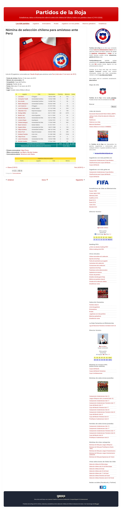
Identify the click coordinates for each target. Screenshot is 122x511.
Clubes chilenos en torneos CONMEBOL (100, 126)
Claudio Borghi (34, 74)
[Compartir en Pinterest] (21, 171)
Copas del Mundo (94, 165)
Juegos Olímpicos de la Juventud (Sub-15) (101, 398)
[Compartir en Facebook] (19, 171)
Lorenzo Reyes (22, 120)
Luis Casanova (22, 106)
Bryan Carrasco (22, 125)
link (96, 64)
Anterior (10, 180)
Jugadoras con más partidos (97, 314)
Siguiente (79, 180)
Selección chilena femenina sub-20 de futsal (101, 478)
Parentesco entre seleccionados (98, 270)
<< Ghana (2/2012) (11, 167)
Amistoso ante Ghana (28, 154)
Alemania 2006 (93, 195)
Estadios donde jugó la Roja (97, 277)
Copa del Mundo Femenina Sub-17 (99, 407)
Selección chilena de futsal (96, 468)
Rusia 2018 (92, 202)
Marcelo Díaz (21, 117)
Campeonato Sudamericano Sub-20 (99, 410)
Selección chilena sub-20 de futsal (98, 471)
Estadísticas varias (94, 284)
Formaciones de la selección (97, 265)
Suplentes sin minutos (95, 272)
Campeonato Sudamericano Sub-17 (99, 400)
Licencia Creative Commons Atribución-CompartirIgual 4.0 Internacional (68, 499)
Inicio (44, 180)
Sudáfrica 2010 (93, 198)
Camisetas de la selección (96, 263)
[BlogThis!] (15, 171)
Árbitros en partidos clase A (97, 279)
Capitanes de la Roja (95, 268)
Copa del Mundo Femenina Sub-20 (99, 416)
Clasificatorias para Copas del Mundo (99, 162)
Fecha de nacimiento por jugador (98, 261)
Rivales (56, 23)
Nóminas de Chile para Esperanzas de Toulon (101, 457)
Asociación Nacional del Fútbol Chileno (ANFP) (102, 113)
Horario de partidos (94, 274)
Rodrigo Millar (22, 113)
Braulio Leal (21, 115)
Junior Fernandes (23, 139)
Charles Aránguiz (23, 122)
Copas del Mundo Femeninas (97, 371)
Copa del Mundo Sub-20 (96, 414)
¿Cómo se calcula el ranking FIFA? (98, 247)
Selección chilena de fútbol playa (98, 464)
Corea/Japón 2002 (94, 193)
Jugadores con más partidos (70, 23)
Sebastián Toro (22, 110)
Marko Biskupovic (23, 103)
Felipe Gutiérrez (22, 129)
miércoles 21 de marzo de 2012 (66, 74)
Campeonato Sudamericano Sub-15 (99, 396)
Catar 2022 (92, 204)
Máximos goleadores (89, 23)
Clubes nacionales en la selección (98, 256)
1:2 (110, 234)
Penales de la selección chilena (98, 281)
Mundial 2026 (93, 207)
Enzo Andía (21, 101)
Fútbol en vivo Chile (94, 122)
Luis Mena (103, 346)
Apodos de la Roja (94, 258)
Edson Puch (21, 132)
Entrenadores (46, 23)
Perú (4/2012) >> (79, 167)
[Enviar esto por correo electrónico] (13, 171)
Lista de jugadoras (94, 307)
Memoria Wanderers (94, 124)
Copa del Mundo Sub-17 (96, 405)
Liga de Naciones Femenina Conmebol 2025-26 (102, 325)
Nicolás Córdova (103, 227)
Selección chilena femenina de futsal (99, 475)
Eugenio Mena (22, 127)
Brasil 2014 (92, 200)
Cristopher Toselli (23, 99)
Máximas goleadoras (95, 316)
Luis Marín (21, 96)
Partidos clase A (94, 304)
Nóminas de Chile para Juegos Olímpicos (100, 444)
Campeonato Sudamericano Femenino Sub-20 (102, 412)
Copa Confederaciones (95, 373)
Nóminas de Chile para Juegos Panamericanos (102, 451)
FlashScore (92, 120)
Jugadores (36, 23)
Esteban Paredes (23, 134)
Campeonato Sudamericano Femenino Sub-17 (102, 403)
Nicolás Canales (22, 141)
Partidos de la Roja (61, 12)
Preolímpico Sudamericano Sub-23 (99, 419)
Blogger (97, 504)
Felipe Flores (21, 136)
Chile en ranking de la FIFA (96, 249)
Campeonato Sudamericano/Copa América (101, 160)
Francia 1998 (93, 191)
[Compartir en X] (17, 171)
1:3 (109, 354)
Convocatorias (16, 173)
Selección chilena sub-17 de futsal (98, 473)
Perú (53, 74)
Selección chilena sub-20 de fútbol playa (100, 466)
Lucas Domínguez (23, 108)
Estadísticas (102, 23)
